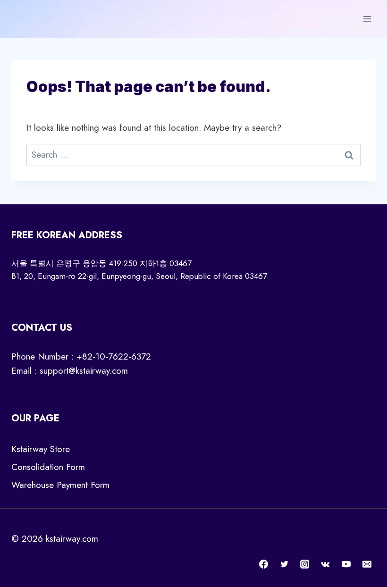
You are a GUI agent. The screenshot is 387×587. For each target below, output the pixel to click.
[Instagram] (305, 564)
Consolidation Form (48, 467)
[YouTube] (346, 564)
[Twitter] (284, 564)
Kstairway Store (40, 449)
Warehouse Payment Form (60, 484)
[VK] (326, 564)
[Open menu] (367, 18)
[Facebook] (264, 564)
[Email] (367, 564)
